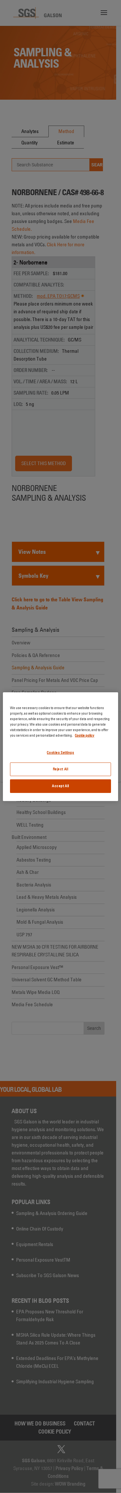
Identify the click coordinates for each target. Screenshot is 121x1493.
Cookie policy (84, 735)
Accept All (60, 786)
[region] (60, 746)
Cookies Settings (60, 752)
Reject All (60, 769)
